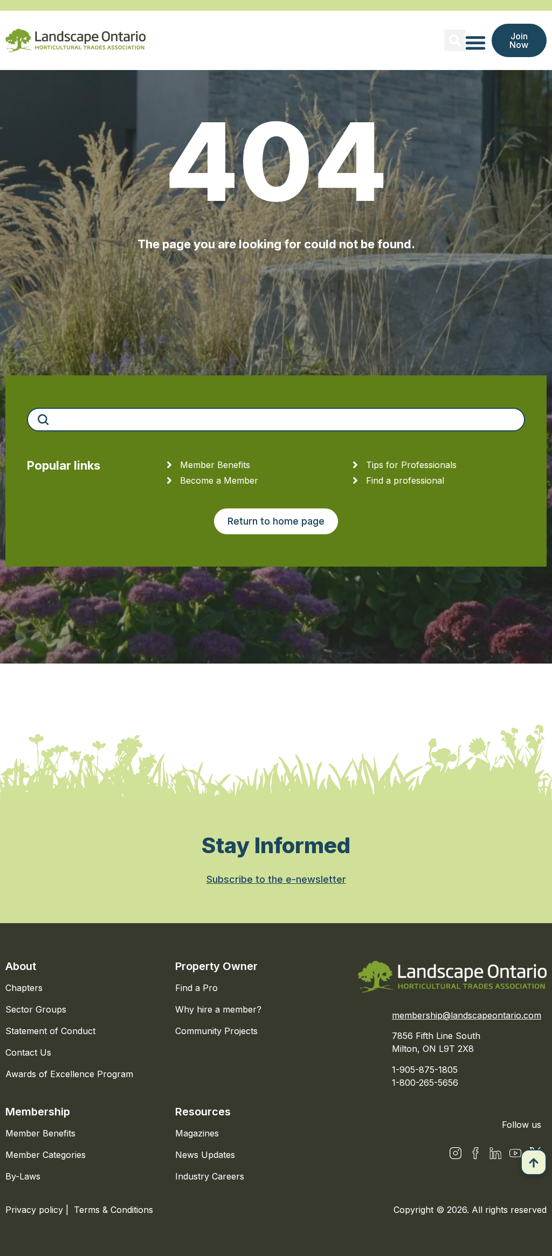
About (20, 966)
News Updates (205, 1154)
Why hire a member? (218, 1009)
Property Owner (216, 966)
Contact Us (28, 1052)
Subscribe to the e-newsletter (276, 879)
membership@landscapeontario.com (466, 1015)
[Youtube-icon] (515, 1153)
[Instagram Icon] (455, 1153)
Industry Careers (209, 1176)
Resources (203, 1111)
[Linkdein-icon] (495, 1153)
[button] (455, 40)
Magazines (197, 1133)
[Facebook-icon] (475, 1153)
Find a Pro (196, 987)
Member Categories (45, 1154)
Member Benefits (40, 1133)
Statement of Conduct (50, 1030)
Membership (37, 1111)
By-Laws (22, 1176)
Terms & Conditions (113, 1209)
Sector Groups (35, 1009)
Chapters (24, 987)
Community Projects (216, 1030)
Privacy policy (35, 1209)
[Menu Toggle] (475, 42)
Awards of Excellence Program (69, 1074)
